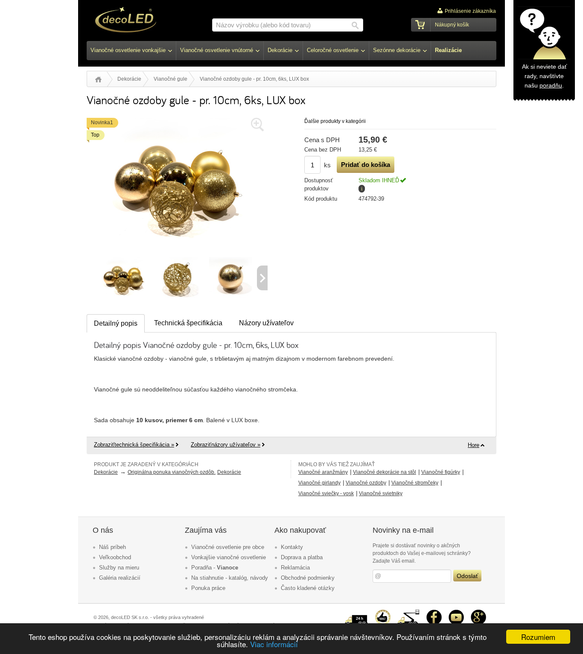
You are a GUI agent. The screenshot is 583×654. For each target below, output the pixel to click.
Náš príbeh (112, 547)
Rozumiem (538, 636)
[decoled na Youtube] (456, 613)
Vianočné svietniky (380, 493)
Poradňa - (214, 567)
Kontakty (292, 547)
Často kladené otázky (308, 588)
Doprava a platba (302, 557)
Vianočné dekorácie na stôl (384, 472)
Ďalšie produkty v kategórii (335, 121)
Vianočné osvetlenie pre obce (227, 547)
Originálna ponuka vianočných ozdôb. (172, 472)
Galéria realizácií (119, 578)
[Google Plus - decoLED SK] (478, 613)
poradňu (550, 85)
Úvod (98, 79)
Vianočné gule (170, 79)
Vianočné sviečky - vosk (326, 493)
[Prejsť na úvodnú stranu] (125, 21)
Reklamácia (295, 567)
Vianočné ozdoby (366, 483)
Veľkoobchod (115, 557)
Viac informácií (274, 644)
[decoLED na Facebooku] (434, 613)
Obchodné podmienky (308, 578)
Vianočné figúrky (440, 472)
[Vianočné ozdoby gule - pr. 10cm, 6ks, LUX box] (177, 252)
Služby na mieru (119, 567)
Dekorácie (129, 79)
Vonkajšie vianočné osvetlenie (228, 557)
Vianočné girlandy (319, 483)
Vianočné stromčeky (414, 483)
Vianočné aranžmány (323, 472)
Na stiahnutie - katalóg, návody (229, 578)
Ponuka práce (208, 588)
